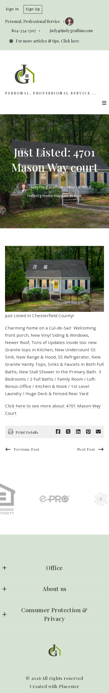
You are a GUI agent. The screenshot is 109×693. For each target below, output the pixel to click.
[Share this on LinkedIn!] (78, 431)
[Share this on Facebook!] (58, 431)
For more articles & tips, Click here (47, 41)
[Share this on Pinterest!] (88, 431)
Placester (69, 686)
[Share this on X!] (68, 431)
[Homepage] (24, 74)
